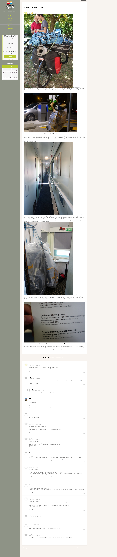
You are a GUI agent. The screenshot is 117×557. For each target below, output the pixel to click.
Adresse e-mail (10, 38)
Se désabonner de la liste (10, 59)
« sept (6, 81)
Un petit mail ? (9, 28)
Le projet (10, 18)
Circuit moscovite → (82, 548)
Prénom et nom (10, 43)
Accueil (10, 15)
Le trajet (10, 20)
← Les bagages (25, 548)
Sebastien (31, 398)
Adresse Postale (10, 47)
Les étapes (9, 23)
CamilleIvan (36, 9)
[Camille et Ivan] (10, 9)
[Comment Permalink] (84, 372)
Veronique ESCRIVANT (34, 524)
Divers (9, 25)
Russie (25, 9)
